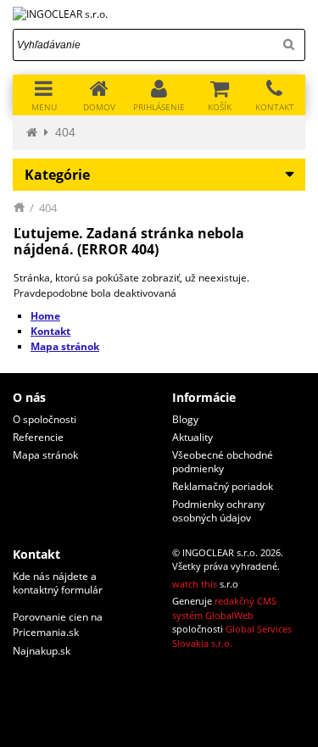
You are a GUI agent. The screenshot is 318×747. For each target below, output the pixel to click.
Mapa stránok (65, 346)
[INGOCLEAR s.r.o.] (159, 14)
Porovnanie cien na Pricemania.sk (58, 624)
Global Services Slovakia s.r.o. (232, 635)
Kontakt (50, 331)
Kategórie (57, 174)
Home (45, 316)
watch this (194, 583)
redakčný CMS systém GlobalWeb (224, 608)
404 (65, 132)
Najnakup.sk (41, 651)
